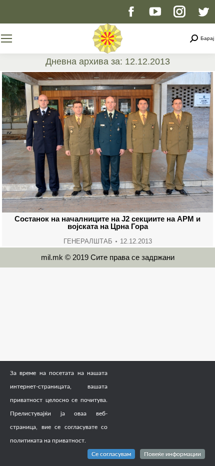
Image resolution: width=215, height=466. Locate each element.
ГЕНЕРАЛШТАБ (88, 241)
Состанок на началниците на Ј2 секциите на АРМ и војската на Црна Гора (107, 222)
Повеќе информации (172, 454)
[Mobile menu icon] (6, 38)
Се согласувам (111, 454)
